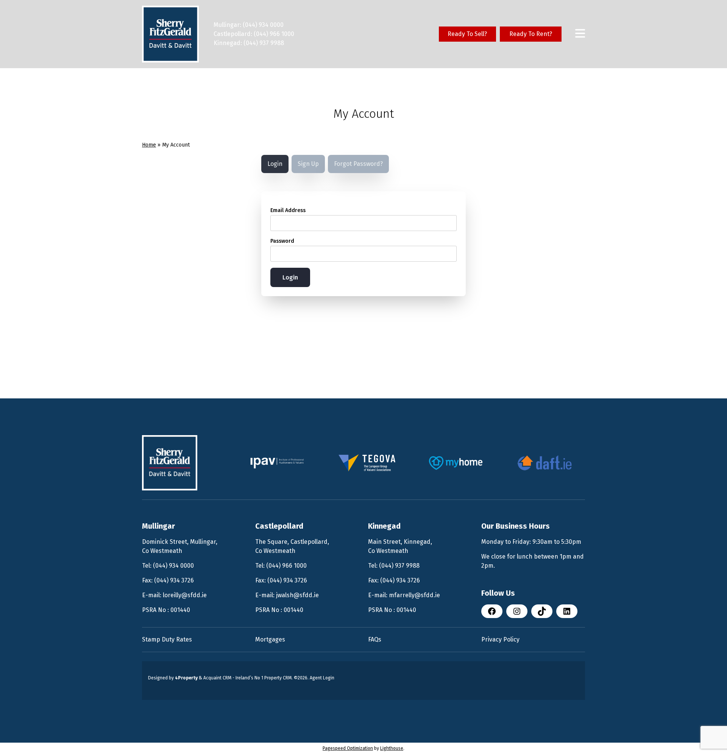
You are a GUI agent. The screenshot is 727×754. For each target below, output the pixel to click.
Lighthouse (391, 748)
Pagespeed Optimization (348, 748)
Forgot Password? (358, 163)
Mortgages (270, 639)
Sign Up (308, 163)
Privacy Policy (500, 639)
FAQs (374, 639)
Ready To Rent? (530, 33)
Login (274, 163)
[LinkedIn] (566, 611)
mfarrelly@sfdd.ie (414, 595)
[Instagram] (516, 611)
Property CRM (278, 678)
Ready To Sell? (467, 33)
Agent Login (322, 678)
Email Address (288, 210)
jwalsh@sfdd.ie (297, 595)
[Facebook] (491, 611)
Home (149, 145)
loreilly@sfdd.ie (185, 595)
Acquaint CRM (217, 678)
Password (282, 241)
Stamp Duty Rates (167, 639)
